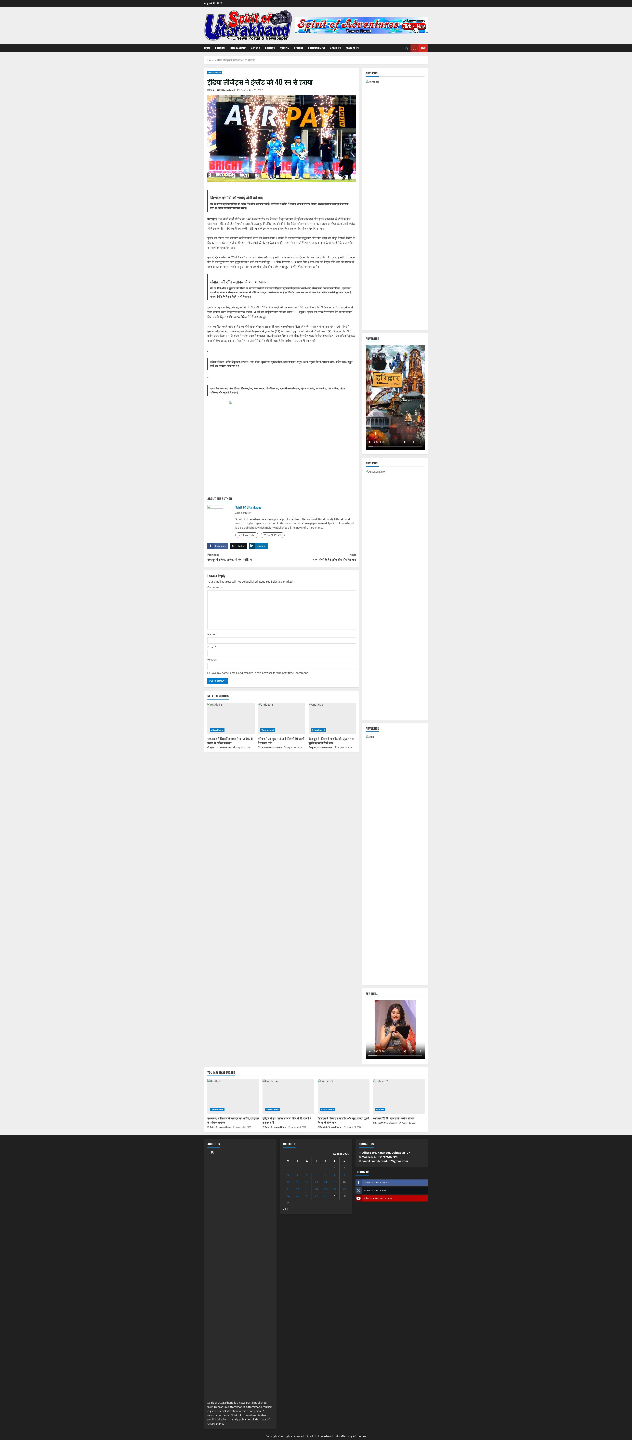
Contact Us (352, 48)
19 (306, 1189)
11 (297, 1182)
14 (325, 1182)
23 (344, 1189)
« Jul (285, 1209)
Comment (214, 587)
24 (288, 1196)
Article (255, 48)
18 (297, 1189)
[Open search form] (407, 48)
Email (211, 647)
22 (334, 1189)
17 (288, 1189)
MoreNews (342, 1436)
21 (325, 1189)
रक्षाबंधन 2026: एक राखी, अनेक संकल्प (394, 1118)
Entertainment (316, 48)
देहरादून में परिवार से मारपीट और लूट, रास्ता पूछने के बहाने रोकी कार (331, 740)
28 (325, 1196)
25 (297, 1196)
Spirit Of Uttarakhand (222, 90)
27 (316, 1196)
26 (306, 1196)
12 (306, 1182)
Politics (270, 48)
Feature (298, 48)
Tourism (284, 48)
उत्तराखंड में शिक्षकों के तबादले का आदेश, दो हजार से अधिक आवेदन (230, 740)
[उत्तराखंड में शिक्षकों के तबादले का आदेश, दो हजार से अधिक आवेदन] (231, 718)
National (220, 48)
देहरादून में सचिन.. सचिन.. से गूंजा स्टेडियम (229, 557)
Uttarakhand (238, 48)
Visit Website (247, 535)
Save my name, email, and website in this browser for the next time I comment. (259, 673)
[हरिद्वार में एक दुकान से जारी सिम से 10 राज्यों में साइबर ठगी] (281, 718)
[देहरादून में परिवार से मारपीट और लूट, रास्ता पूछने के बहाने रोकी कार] (332, 718)
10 (288, 1182)
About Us (335, 48)
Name (212, 634)
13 (316, 1182)
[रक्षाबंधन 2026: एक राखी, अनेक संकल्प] (399, 1096)
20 (316, 1189)
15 (334, 1182)
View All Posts (272, 535)
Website (212, 660)
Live (423, 48)
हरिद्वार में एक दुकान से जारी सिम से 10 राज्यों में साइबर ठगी (281, 740)
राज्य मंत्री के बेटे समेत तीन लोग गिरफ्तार (334, 557)
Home (207, 48)
